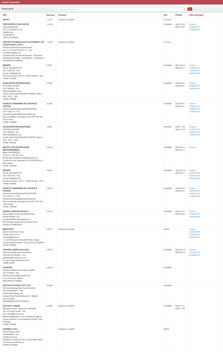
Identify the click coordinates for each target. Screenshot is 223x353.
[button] (190, 9)
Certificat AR (194, 67)
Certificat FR (194, 26)
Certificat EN (194, 29)
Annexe (192, 24)
